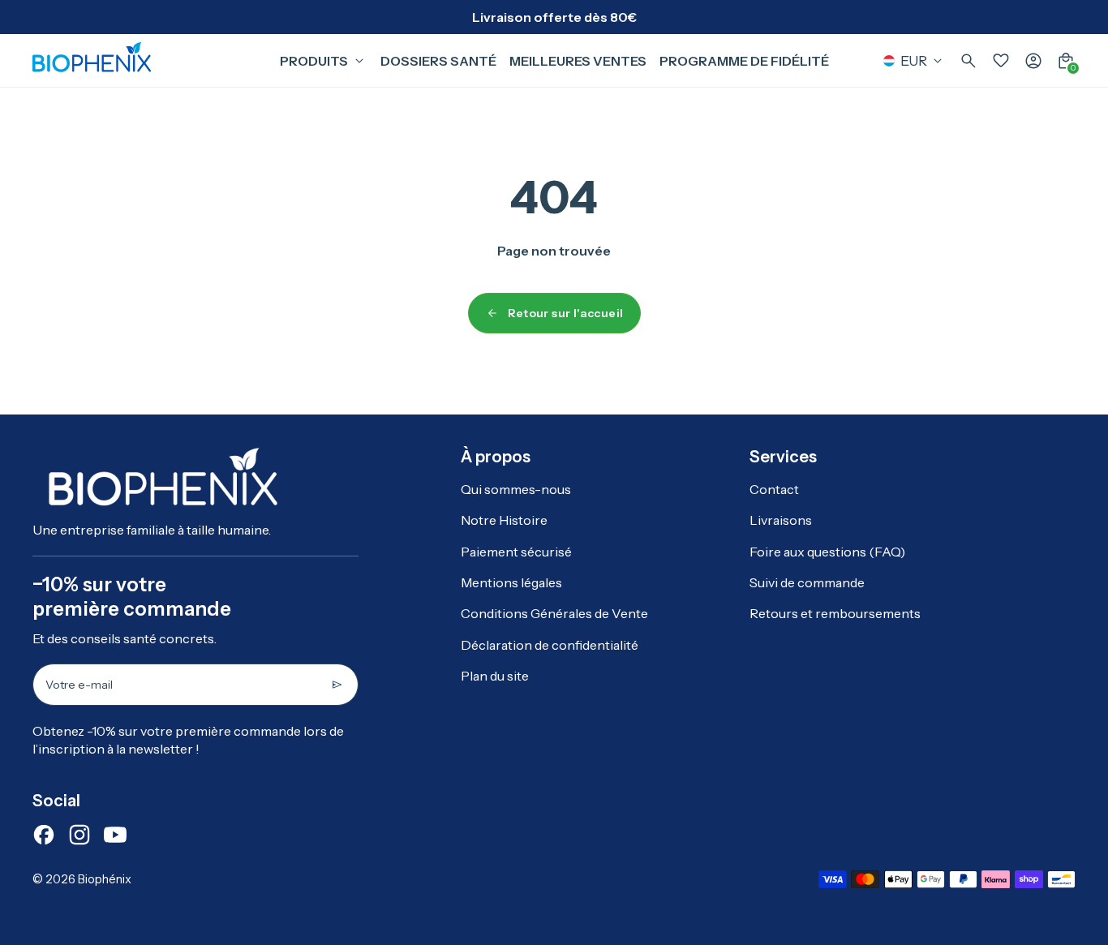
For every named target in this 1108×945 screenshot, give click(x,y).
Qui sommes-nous (516, 489)
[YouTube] (115, 834)
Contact (774, 489)
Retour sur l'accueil (566, 313)
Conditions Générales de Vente (554, 613)
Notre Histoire (504, 520)
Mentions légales (511, 582)
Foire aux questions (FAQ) (827, 551)
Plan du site (495, 676)
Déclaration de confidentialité (549, 645)
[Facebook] (43, 834)
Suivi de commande (807, 582)
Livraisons (780, 520)
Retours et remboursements (835, 613)
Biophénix (104, 879)
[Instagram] (79, 834)
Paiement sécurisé (516, 551)
